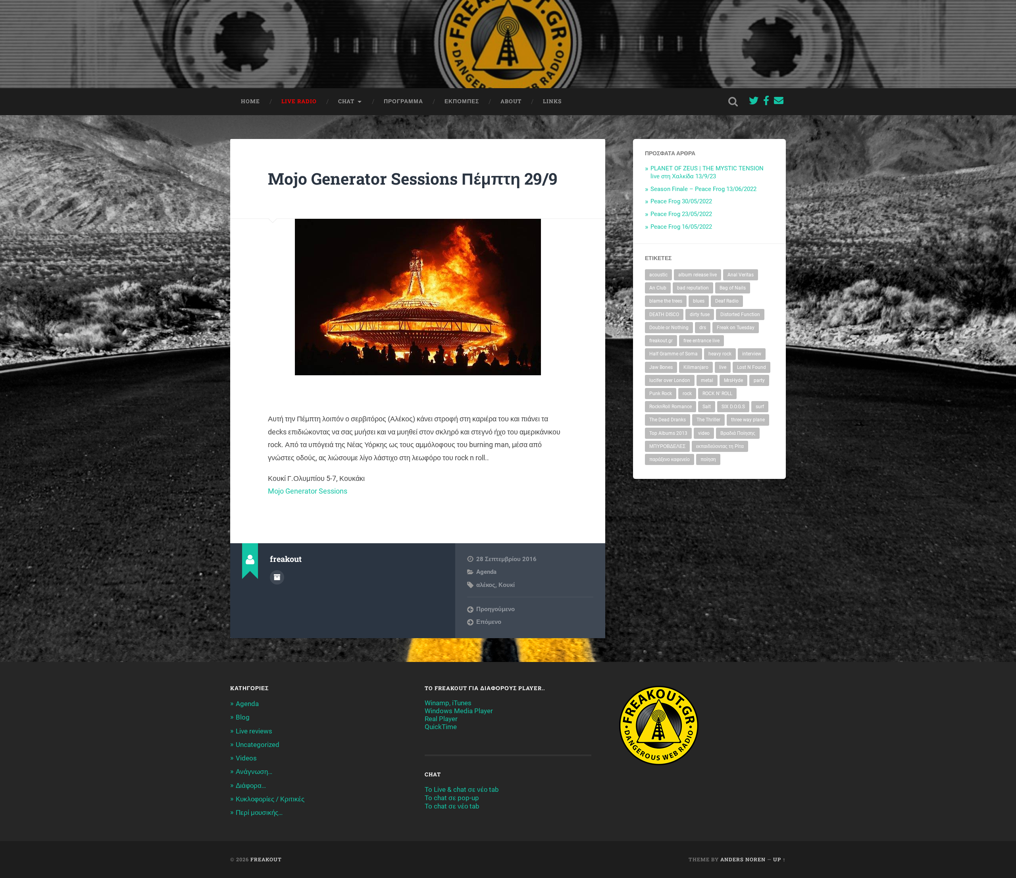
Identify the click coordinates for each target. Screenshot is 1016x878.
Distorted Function (740, 314)
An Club (657, 288)
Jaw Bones (661, 367)
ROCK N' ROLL (717, 393)
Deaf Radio (727, 301)
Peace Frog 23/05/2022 (681, 214)
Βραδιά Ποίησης (737, 433)
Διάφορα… (251, 785)
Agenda (486, 571)
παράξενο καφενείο (669, 459)
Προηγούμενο (495, 609)
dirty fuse (700, 314)
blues (698, 301)
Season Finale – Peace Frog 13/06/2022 (703, 189)
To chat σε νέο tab (452, 806)
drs (702, 327)
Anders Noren (743, 859)
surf (760, 406)
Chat (346, 101)
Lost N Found (751, 367)
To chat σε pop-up (452, 798)
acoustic (658, 275)
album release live (697, 275)
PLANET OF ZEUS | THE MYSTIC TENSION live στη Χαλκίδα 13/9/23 (707, 172)
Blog (243, 717)
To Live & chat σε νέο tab (462, 789)
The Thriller (708, 420)
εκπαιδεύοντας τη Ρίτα (720, 446)
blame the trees (665, 301)
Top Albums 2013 (668, 433)
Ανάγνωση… (254, 772)
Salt (706, 406)
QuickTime (441, 727)
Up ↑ (779, 859)
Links (552, 101)
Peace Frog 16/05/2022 (681, 226)
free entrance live (701, 340)
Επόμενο (488, 621)
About (510, 101)
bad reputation (693, 288)
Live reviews (254, 731)
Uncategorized (257, 745)
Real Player (441, 719)
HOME (250, 101)
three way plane (748, 420)
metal (707, 380)
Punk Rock (660, 393)
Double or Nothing (669, 327)
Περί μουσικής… (259, 812)
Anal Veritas (740, 275)
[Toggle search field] (733, 101)
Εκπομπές (461, 101)
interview (751, 354)
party (759, 380)
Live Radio (299, 101)
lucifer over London (669, 380)
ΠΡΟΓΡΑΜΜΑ (403, 101)
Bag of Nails (733, 288)
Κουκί (506, 585)
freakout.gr (661, 340)
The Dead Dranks (667, 420)
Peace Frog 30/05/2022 (681, 201)
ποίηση (708, 459)
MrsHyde (733, 380)
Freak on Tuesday (735, 327)
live (722, 367)
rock (687, 393)
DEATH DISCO (664, 314)
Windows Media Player (459, 711)
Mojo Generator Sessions (307, 491)
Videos (246, 758)
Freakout (266, 859)
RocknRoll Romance (670, 406)
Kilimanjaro (695, 367)
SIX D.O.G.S (733, 406)
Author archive (277, 577)
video (704, 433)
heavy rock (719, 354)
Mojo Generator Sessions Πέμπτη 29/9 (413, 178)
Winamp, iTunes (448, 703)
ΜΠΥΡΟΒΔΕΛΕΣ (667, 446)
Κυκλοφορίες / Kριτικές (270, 799)
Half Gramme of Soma (673, 354)
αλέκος (485, 585)
